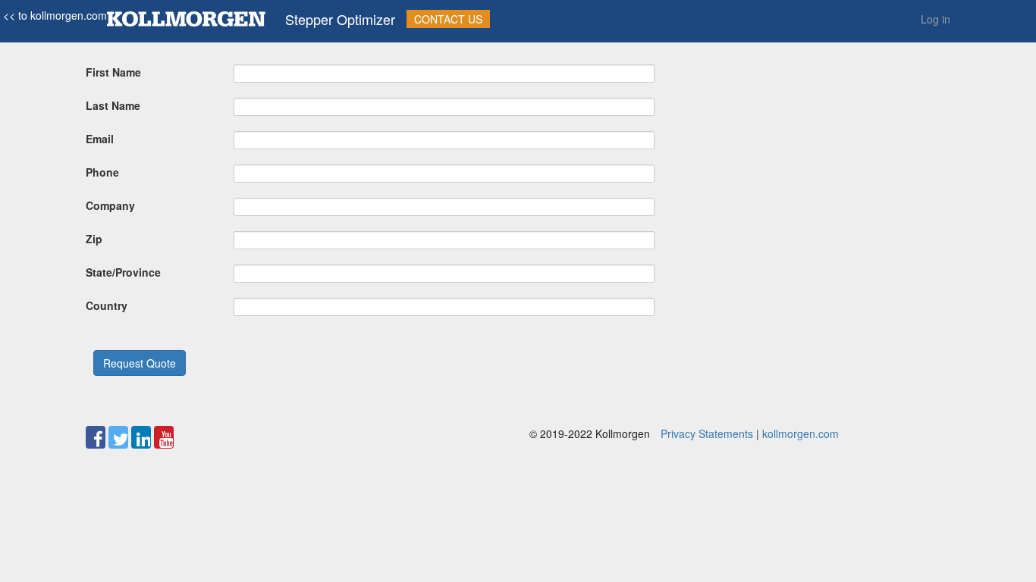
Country (106, 305)
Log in (935, 19)
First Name (113, 72)
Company (110, 205)
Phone (102, 172)
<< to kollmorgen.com (53, 15)
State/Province (123, 272)
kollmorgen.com (800, 433)
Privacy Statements (707, 433)
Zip (94, 238)
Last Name (113, 105)
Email (100, 138)
